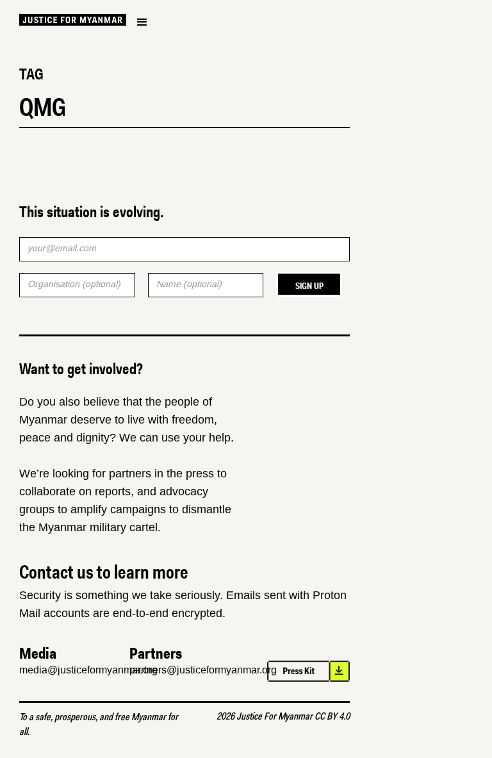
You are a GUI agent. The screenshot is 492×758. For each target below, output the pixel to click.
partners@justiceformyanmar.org (203, 669)
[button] (142, 22)
